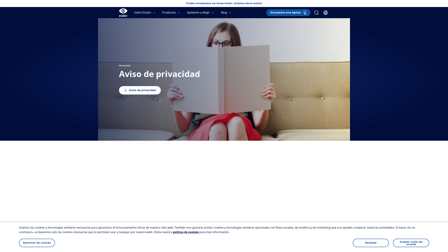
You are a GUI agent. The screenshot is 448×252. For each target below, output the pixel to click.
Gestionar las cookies (37, 243)
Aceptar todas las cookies (411, 243)
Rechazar (371, 243)
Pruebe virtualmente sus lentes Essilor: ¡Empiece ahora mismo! (224, 3)
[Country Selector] (325, 12)
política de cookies (186, 232)
